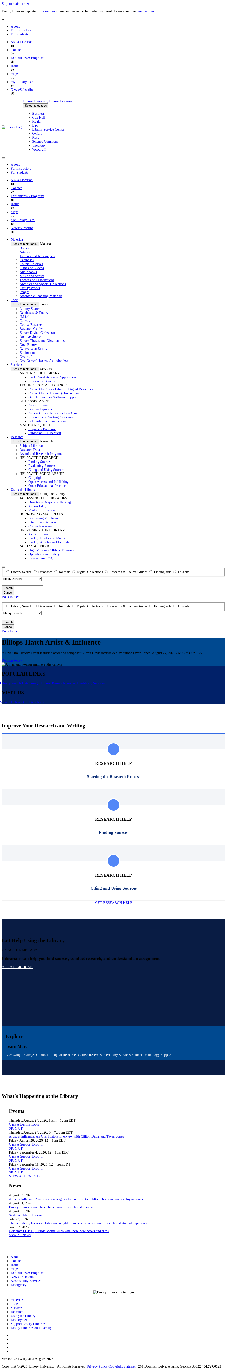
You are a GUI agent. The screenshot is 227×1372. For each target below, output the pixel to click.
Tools (14, 300)
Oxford (37, 133)
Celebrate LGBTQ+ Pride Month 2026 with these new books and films (59, 1231)
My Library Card (23, 82)
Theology (39, 145)
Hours (15, 66)
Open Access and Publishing (48, 482)
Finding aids (162, 572)
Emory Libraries (60, 101)
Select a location (36, 105)
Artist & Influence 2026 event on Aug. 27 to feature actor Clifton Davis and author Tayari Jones (76, 1199)
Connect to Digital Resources (57, 1055)
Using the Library (23, 489)
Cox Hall (38, 117)
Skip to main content (16, 4)
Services (16, 364)
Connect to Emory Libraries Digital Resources (60, 389)
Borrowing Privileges (43, 518)
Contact (16, 50)
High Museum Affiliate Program (51, 550)
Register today (12, 660)
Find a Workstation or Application (52, 377)
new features (145, 11)
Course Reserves (31, 264)
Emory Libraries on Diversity (31, 1328)
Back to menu (11, 597)
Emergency (19, 1285)
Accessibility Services (26, 1281)
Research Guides (31, 328)
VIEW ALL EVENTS (25, 1176)
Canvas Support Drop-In (26, 1144)
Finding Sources (39, 462)
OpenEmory (28, 344)
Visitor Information (41, 510)
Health (36, 121)
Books (24, 248)
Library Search (48, 11)
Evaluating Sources (41, 466)
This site (183, 572)
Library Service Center (48, 129)
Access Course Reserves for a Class (53, 413)
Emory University (35, 101)
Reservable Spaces (41, 381)
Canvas (25, 320)
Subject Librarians (32, 446)
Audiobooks (28, 272)
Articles (25, 252)
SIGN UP (16, 1128)
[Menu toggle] (3, 158)
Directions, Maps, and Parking (49, 502)
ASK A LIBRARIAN (17, 967)
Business (38, 113)
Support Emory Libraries (28, 1324)
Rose (35, 137)
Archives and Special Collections (43, 284)
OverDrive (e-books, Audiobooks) (44, 360)
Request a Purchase (42, 429)
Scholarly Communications (47, 421)
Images (24, 292)
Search (8, 588)
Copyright (35, 478)
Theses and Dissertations (37, 280)
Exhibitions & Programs (27, 58)
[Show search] (3, 567)
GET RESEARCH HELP (113, 902)
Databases (27, 260)
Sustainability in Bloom (25, 1215)
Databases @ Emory (34, 312)
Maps (14, 74)
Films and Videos (32, 268)
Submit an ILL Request (44, 433)
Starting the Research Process (113, 776)
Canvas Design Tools (24, 1124)
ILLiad (24, 316)
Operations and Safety (43, 554)
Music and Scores (32, 276)
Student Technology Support (151, 1055)
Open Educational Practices (47, 485)
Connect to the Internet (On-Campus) (54, 393)
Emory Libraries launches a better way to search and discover (52, 1207)
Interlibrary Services (42, 522)
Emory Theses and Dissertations (42, 340)
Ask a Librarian (22, 42)
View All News (20, 1235)
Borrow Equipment (41, 409)
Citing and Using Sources (46, 470)
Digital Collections (90, 572)
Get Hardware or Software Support (53, 397)
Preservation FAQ (41, 558)
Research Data (30, 450)
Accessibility (37, 506)
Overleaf (26, 356)
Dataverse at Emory (33, 348)
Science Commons (45, 141)
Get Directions (33, 702)
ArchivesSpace (30, 336)
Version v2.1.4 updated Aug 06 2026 (27, 1359)
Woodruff (39, 149)
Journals (64, 572)
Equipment (27, 352)
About (15, 26)
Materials (17, 239)
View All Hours (11, 702)
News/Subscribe (22, 90)
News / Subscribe (23, 1277)
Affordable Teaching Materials (41, 296)
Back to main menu (24, 244)
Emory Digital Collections (38, 332)
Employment (20, 1320)
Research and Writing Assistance (51, 417)
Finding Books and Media (46, 538)
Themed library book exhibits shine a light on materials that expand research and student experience (78, 1223)
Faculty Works (30, 288)
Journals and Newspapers (37, 256)
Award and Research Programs (41, 454)
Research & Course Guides (128, 572)
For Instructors (21, 30)
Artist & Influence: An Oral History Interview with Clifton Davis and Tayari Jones (66, 1136)
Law (35, 125)
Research (17, 437)
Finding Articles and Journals (48, 542)
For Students (19, 34)
